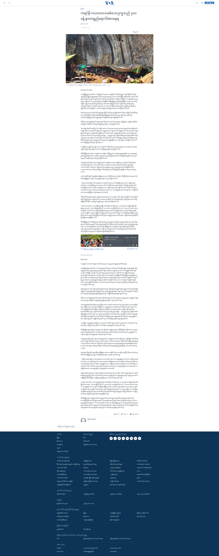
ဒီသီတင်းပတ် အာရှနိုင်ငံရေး (117, 471)
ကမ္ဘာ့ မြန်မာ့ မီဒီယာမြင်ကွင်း (64, 484)
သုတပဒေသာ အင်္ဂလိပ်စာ (143, 494)
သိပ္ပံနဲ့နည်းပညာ (87, 460)
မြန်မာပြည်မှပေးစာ (115, 460)
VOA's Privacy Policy (115, 548)
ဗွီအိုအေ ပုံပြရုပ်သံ (114, 519)
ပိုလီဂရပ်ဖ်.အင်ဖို (114, 516)
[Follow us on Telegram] (127, 438)
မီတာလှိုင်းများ (87, 529)
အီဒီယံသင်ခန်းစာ (61, 494)
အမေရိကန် (60, 444)
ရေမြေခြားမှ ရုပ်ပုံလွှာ (115, 513)
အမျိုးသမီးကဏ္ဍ (114, 481)
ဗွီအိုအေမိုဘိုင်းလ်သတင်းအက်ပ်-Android (120, 538)
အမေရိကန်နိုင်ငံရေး (62, 474)
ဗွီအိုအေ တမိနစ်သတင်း (143, 513)
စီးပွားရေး (85, 467)
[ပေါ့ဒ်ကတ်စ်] (135, 438)
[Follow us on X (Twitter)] (115, 438)
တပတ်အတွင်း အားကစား (89, 471)
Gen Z (138, 471)
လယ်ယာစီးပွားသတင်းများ (90, 474)
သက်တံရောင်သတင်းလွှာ (143, 481)
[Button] (135, 32)
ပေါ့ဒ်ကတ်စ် (86, 441)
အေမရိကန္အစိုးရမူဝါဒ (88, 551)
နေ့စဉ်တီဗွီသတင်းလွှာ (62, 513)
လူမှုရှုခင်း (86, 484)
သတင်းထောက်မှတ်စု (62, 477)
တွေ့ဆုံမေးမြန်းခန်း (88, 519)
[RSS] (131, 438)
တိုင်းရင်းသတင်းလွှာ (142, 460)
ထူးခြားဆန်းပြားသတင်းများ (90, 481)
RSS (84, 437)
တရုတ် (58, 448)
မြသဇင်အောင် (84, 23)
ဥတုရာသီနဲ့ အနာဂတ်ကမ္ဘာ (90, 464)
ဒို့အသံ (138, 477)
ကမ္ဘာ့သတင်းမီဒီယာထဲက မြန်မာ (65, 481)
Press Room (60, 551)
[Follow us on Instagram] (123, 438)
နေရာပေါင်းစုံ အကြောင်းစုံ (143, 474)
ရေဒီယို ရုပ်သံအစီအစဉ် (63, 516)
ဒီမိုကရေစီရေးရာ (61, 471)
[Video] (202, 3)
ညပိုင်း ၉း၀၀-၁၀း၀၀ (88, 503)
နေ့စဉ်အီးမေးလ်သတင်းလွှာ (90, 444)
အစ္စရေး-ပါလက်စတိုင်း (63, 451)
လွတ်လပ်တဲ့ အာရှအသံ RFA (90, 548)
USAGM (59, 548)
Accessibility (113, 551)
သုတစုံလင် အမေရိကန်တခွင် (144, 467)
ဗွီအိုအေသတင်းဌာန (111, 239)
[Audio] (196, 3)
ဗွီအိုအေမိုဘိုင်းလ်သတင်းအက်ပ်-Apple (93, 538)
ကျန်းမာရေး (113, 477)
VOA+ (58, 538)
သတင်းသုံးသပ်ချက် (62, 467)
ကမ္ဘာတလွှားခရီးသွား (115, 467)
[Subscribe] (139, 438)
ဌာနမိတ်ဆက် (60, 529)
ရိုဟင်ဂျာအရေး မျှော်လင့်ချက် (117, 484)
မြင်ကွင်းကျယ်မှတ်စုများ (116, 464)
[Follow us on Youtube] (119, 438)
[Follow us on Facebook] (111, 438)
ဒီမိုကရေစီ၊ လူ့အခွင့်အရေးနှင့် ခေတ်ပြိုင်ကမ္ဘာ (68, 464)
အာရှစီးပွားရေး (114, 474)
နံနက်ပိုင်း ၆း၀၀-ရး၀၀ (62, 503)
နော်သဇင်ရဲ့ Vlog (141, 516)
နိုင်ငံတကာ (59, 441)
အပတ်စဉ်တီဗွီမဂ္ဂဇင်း (62, 519)
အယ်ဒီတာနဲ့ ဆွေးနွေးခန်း (63, 460)
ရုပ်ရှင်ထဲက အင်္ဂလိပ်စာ (116, 494)
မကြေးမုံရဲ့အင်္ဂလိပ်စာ (88, 494)
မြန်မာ (82, 8)
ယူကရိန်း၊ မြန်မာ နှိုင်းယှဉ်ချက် (91, 477)
